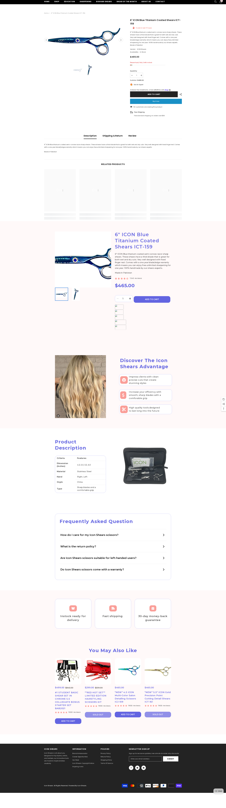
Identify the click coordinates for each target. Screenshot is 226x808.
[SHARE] (180, 94)
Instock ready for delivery (73, 618)
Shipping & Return (113, 135)
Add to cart (154, 94)
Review (132, 135)
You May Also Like (113, 650)
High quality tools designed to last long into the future (144, 409)
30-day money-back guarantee (152, 618)
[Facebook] (131, 768)
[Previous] (46, 40)
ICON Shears (141, 49)
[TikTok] (143, 768)
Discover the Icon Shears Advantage (144, 363)
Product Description (70, 445)
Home (46, 13)
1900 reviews (74, 712)
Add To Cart (152, 299)
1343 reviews (136, 278)
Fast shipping (113, 616)
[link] (60, 214)
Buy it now (156, 101)
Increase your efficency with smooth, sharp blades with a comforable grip (145, 395)
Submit (170, 759)
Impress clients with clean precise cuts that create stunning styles (144, 379)
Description (90, 135)
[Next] (121, 40)
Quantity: (133, 71)
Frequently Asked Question (96, 521)
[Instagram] (137, 768)
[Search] (215, 1)
